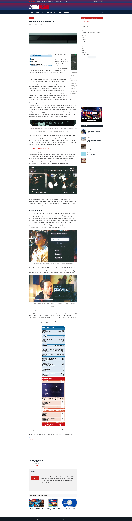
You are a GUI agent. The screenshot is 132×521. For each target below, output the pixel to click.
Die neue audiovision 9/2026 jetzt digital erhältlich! (53, 509)
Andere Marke (86, 54)
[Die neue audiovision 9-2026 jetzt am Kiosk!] (36, 503)
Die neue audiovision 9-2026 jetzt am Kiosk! (36, 509)
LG (83, 37)
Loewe (84, 39)
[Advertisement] (78, 6)
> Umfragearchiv (92, 64)
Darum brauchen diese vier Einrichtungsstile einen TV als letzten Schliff (52, 1)
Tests (42, 12)
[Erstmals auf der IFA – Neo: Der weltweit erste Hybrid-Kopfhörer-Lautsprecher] (83, 131)
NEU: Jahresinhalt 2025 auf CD (69, 509)
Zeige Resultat (92, 61)
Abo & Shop (67, 12)
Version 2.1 (31, 519)
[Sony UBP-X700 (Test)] (53, 39)
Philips (84, 45)
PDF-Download (36, 463)
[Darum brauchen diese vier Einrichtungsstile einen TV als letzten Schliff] (83, 139)
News (37, 12)
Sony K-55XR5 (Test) (91, 154)
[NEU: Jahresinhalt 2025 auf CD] (69, 503)
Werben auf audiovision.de (97, 519)
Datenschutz (71, 519)
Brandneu (84, 125)
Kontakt (88, 519)
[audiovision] (39, 6)
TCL (83, 50)
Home (31, 12)
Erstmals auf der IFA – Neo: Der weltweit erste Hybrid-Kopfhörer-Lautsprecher (94, 133)
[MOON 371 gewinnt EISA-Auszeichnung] (83, 160)
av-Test (31, 18)
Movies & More (51, 12)
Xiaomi (84, 52)
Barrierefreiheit (79, 519)
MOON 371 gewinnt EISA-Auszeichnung (92, 161)
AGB (84, 519)
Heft (60, 12)
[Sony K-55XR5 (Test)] (83, 154)
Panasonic (85, 43)
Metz (84, 41)
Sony (84, 48)
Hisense (84, 35)
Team (59, 519)
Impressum (64, 519)
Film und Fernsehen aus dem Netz (41, 148)
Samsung (85, 46)
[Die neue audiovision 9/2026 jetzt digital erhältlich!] (53, 503)
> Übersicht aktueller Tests (87, 21)
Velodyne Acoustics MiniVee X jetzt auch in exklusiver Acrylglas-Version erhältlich (94, 148)
